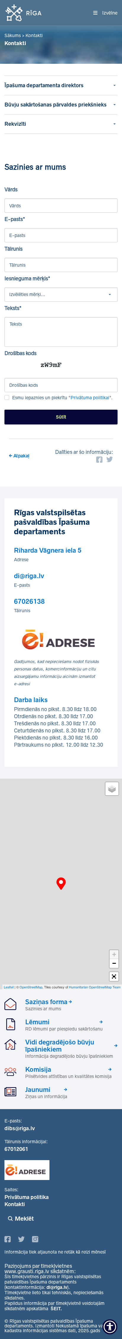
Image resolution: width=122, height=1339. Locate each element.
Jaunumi (37, 1089)
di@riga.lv (29, 575)
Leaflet (9, 987)
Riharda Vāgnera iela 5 (47, 550)
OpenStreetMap (31, 987)
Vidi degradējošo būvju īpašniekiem (59, 1046)
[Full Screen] (114, 976)
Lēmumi (37, 1021)
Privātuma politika (26, 1197)
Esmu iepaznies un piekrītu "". (62, 397)
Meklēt (24, 1218)
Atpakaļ (21, 455)
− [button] (114, 963)
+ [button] (114, 954)
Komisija (38, 1069)
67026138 (29, 601)
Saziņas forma (46, 1001)
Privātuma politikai (89, 397)
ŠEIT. (56, 1308)
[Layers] (111, 788)
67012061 (16, 1149)
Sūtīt (61, 416)
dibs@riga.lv (19, 1128)
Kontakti (14, 1204)
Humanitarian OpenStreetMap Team (95, 987)
